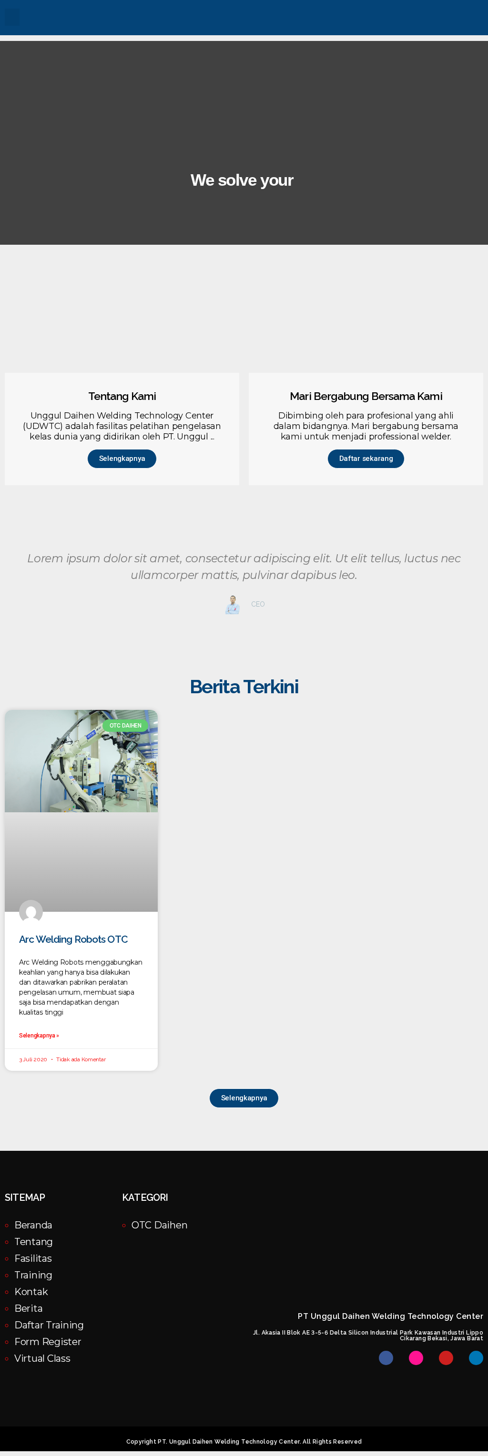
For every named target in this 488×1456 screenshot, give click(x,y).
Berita (28, 1308)
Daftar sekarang (366, 458)
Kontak (31, 1291)
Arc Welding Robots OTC (73, 939)
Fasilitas (33, 1258)
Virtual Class (42, 1358)
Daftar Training (49, 1325)
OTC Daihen (159, 1225)
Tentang (33, 1241)
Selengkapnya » (39, 1035)
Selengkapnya (122, 458)
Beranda (33, 1225)
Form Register (47, 1341)
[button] (12, 17)
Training (33, 1275)
